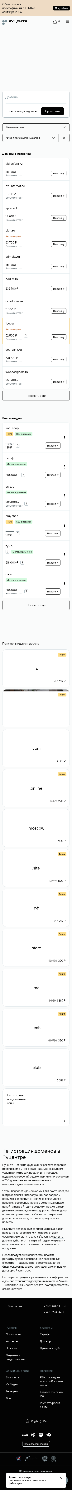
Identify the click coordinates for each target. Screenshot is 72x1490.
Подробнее (61, 8)
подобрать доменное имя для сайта (34, 1191)
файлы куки (15, 1483)
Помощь (12, 1306)
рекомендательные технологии (26, 1480)
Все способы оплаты (36, 1443)
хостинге (16, 1289)
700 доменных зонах (17, 1180)
